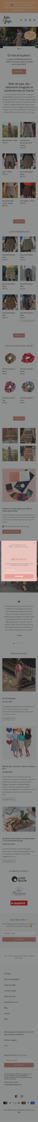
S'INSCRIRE (19, 576)
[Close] (34, 543)
